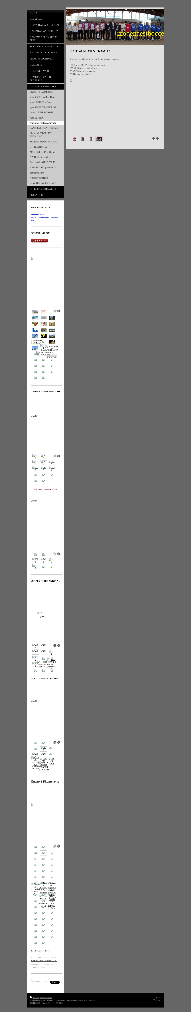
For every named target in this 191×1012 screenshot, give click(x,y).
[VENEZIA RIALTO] (44, 330)
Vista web (157, 1000)
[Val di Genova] (43, 347)
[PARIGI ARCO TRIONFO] (44, 324)
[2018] (35, 469)
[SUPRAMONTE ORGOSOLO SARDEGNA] (51, 353)
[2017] (52, 463)
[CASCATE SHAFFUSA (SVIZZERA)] (52, 330)
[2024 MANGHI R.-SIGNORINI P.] (52, 664)
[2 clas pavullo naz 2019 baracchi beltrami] (51, 901)
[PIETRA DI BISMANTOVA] (35, 317)
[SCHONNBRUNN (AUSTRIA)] (43, 353)
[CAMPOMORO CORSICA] (35, 341)
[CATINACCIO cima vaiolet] (52, 336)
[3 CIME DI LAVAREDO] (35, 311)
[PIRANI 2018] (52, 761)
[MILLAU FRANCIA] (35, 336)
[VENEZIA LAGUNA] (52, 324)
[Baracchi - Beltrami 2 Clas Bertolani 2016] (43, 889)
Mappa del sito (46, 997)
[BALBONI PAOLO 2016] (35, 761)
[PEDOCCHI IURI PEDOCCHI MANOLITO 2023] (43, 767)
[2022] (52, 560)
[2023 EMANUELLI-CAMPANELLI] (43, 664)
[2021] (35, 566)
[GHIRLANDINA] (51, 347)
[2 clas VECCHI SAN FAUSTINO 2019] (43, 901)
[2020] (52, 469)
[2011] (46, 719)
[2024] (35, 560)
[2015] (35, 462)
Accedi (158, 997)
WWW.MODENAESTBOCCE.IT (44, 961)
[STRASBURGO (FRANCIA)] (52, 318)
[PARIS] (35, 348)
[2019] (44, 469)
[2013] (44, 755)
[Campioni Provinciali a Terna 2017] (35, 889)
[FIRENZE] (52, 342)
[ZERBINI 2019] (35, 767)
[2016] (46, 434)
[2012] (35, 456)
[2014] (44, 456)
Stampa (36, 997)
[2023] (46, 525)
